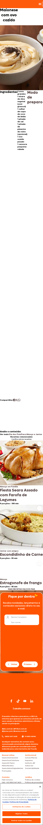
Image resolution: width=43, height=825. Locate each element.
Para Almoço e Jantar (31, 434)
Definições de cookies (22, 807)
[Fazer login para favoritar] (39, 444)
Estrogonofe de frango (21, 582)
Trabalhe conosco (21, 708)
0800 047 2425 (11, 736)
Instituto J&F (30, 763)
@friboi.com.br (20, 729)
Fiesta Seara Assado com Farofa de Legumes (19, 495)
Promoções (6, 771)
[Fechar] (40, 786)
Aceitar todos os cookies (21, 820)
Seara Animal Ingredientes (12, 768)
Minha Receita (7, 766)
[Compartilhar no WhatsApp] (19, 400)
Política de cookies (32, 780)
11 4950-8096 (30, 736)
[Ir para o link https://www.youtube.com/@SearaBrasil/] (24, 701)
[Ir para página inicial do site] (21, 694)
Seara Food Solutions (10, 760)
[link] (21, 472)
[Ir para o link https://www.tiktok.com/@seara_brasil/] (18, 701)
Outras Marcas (31, 758)
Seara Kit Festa (8, 763)
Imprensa (29, 760)
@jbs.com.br (7, 729)
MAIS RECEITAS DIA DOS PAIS (21, 589)
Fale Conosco (7, 780)
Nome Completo (19, 617)
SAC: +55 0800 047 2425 (11, 782)
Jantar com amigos (9, 551)
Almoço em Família (9, 486)
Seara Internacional (10, 758)
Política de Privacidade (19, 802)
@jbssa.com (7, 731)
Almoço (3, 579)
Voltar (14, 664)
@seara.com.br (20, 731)
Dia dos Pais (15, 434)
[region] (21, 804)
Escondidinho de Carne (21, 554)
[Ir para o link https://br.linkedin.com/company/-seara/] (31, 701)
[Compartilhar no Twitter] (16, 400)
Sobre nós (29, 766)
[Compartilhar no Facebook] (14, 400)
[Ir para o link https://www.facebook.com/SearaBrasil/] (11, 701)
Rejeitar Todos (22, 814)
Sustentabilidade (32, 768)
